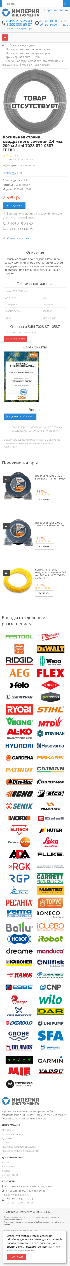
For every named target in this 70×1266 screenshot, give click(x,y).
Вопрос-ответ (10, 1174)
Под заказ (15, 205)
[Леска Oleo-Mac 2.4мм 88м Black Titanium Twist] (18, 485)
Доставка (7, 1138)
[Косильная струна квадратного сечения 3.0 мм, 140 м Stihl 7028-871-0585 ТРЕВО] (18, 579)
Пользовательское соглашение (20, 1150)
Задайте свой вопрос (21, 416)
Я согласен (16, 1256)
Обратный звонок (56, 10)
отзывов (9, 159)
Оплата (6, 1142)
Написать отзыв (26, 159)
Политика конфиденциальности (20, 1146)
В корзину (45, 499)
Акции (5, 1162)
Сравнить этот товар (18, 238)
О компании (9, 1130)
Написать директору (19, 28)
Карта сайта (8, 1166)
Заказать (44, 593)
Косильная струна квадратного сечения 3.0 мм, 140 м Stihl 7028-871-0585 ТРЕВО (50, 574)
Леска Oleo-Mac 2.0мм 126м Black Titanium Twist (51, 524)
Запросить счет (12, 172)
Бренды (6, 1170)
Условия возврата (12, 1134)
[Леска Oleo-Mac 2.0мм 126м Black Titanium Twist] (18, 532)
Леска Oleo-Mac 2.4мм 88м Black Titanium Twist (50, 477)
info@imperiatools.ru (17, 1194)
